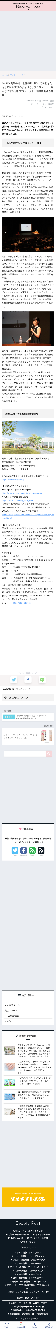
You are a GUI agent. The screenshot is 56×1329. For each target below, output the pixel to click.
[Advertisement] (28, 41)
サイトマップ (29, 1242)
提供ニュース (11, 1010)
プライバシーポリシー (19, 1234)
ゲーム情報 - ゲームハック (29, 1263)
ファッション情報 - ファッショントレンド (29, 1267)
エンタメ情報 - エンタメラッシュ (29, 1256)
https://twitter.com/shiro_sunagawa (17, 500)
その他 (7, 1021)
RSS (41, 855)
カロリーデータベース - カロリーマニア (29, 1303)
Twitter (15, 855)
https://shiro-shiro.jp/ (22, 603)
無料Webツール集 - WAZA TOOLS (29, 1310)
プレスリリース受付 (39, 1238)
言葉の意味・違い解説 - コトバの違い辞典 (29, 1314)
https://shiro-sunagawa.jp (13, 479)
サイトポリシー (43, 1234)
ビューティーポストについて (29, 1231)
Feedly (32, 855)
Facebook (23, 855)
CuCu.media (13, 1016)
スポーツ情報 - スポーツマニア (29, 1271)
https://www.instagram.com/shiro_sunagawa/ (22, 493)
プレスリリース (23, 689)
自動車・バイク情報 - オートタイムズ (29, 1281)
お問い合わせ (17, 1238)
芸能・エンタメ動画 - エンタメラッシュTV (29, 1292)
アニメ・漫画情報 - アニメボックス (29, 1260)
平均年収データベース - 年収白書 (29, 1306)
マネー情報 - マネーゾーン (29, 1274)
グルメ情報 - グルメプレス (29, 1253)
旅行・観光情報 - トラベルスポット (29, 1278)
